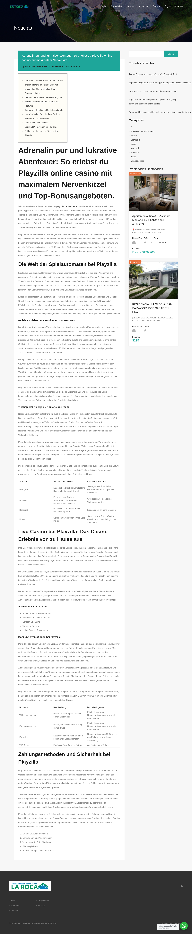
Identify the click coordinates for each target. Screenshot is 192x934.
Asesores (143, 6)
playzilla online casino (67, 206)
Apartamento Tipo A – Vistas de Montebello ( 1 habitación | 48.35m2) (151, 220)
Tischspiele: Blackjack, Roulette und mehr (44, 110)
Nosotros (135, 152)
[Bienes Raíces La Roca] (19, 7)
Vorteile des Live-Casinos (36, 122)
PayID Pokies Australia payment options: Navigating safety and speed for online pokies (152, 101)
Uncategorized (57, 66)
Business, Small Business (143, 131)
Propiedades (116, 6)
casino (134, 135)
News (133, 144)
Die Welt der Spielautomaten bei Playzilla (43, 97)
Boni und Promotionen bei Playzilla (40, 127)
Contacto (157, 6)
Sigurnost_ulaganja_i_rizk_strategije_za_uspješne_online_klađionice (160, 82)
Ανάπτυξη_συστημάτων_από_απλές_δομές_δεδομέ (153, 74)
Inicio (103, 6)
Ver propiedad (153, 203)
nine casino (136, 148)
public (133, 156)
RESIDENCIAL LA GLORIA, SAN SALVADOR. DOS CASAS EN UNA (152, 308)
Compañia (135, 140)
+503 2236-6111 (176, 6)
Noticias (130, 6)
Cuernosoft (178, 923)
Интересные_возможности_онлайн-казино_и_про (152, 91)
